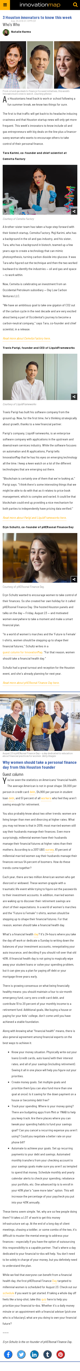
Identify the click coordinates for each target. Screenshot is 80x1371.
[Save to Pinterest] (60, 1354)
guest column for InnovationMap (22, 652)
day (36, 934)
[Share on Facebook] (8, 1354)
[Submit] (75, 5)
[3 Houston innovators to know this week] (40, 65)
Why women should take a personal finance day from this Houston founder (40, 765)
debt (32, 792)
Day (54, 1281)
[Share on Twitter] (21, 1354)
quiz (43, 1299)
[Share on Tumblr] (47, 1354)
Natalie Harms (21, 31)
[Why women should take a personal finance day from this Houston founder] (40, 722)
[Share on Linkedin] (34, 1354)
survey (49, 849)
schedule (8, 1293)
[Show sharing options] (74, 211)
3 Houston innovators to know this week (37, 17)
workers (46, 798)
